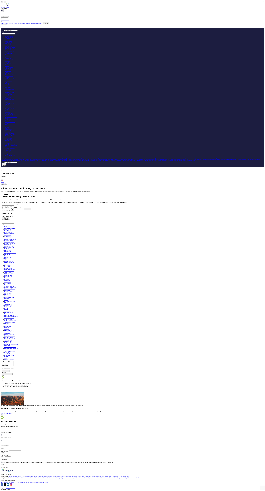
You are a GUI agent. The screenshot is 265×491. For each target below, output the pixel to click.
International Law (9, 113)
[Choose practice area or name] (17, 30)
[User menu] (1, 21)
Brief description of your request (10, 204)
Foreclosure (7, 143)
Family (6, 82)
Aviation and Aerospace (10, 47)
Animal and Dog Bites (10, 130)
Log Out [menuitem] (46, 23)
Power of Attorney (9, 151)
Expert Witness (8, 81)
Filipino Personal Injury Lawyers (88, 476)
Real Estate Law (8, 140)
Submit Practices (5, 371)
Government (7, 98)
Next (3, 218)
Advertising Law (8, 44)
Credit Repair (8, 38)
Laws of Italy (8, 97)
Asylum (6, 102)
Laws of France (8, 95)
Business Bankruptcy (9, 37)
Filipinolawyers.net (5, 7)
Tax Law (7, 146)
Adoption (7, 83)
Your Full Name (6, 212)
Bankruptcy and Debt (9, 36)
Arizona (2, 182)
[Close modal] (2, 415)
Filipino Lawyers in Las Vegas (54, 477)
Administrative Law (9, 99)
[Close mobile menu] (5, 2)
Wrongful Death (8, 139)
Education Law (8, 79)
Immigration (7, 100)
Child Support (8, 87)
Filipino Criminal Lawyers (39, 476)
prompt (6, 218)
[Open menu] (2, 2)
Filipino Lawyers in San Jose (133, 477)
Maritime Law (8, 58)
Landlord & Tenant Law (10, 144)
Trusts (6, 154)
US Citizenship (8, 105)
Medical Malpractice (9, 133)
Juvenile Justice (8, 73)
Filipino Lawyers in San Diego (120, 477)
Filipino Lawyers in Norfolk (81, 477)
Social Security (8, 119)
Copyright (7, 109)
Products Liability (9, 135)
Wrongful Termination (10, 122)
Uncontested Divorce (9, 92)
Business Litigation (9, 49)
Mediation (7, 128)
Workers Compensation (10, 120)
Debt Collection (8, 39)
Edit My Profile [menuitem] (8, 23)
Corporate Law (8, 52)
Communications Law (10, 51)
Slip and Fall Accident (10, 137)
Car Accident (8, 132)
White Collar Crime (9, 78)
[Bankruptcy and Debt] (8, 361)
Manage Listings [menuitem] (26, 23)
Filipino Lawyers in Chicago (14, 477)
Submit (3, 372)
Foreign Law (8, 93)
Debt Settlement (8, 41)
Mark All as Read (4, 16)
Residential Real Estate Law (11, 145)
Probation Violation (9, 76)
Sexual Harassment (9, 118)
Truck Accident (8, 138)
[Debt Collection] (8, 365)
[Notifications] (2, 10)
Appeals (7, 124)
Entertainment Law (9, 53)
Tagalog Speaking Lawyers (124, 476)
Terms (30, 482)
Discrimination (8, 63)
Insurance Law (8, 107)
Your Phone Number (7, 213)
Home (2, 179)
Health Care (7, 56)
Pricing (8, 482)
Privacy (6, 64)
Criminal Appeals (9, 67)
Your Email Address (7, 216)
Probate (6, 153)
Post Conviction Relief (10, 74)
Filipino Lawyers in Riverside (106, 477)
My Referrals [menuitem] (19, 23)
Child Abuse (7, 84)
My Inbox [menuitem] (14, 23)
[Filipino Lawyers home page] (7, 5)
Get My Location (27, 209)
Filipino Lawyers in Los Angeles (68, 477)
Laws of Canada (8, 94)
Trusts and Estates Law (10, 148)
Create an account (4, 445)
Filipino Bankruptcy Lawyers (14, 476)
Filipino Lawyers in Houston (41, 477)
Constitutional (8, 62)
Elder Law (7, 149)
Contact (5, 482)
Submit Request (9, 374)
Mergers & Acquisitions (10, 59)
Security (39, 482)
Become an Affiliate (15, 482)
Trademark (7, 112)
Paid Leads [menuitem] (32, 23)
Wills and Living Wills (10, 155)
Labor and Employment (10, 114)
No (4, 176)
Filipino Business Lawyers (27, 476)
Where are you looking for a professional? (12, 209)
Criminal (7, 66)
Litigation (7, 127)
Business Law (8, 43)
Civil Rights (7, 61)
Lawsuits (7, 123)
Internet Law (8, 57)
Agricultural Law (8, 46)
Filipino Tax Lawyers (113, 476)
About (2, 482)
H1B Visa (7, 104)
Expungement (8, 71)
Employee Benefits (9, 115)
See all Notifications (5, 20)
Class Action (7, 125)
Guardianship (8, 150)
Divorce (6, 88)
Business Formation (9, 48)
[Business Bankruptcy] (8, 363)
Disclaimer (34, 482)
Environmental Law (9, 54)
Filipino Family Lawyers (62, 476)
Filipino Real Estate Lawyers (102, 476)
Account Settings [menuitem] (38, 23)
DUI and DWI (8, 69)
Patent (6, 110)
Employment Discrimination (11, 117)
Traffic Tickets (8, 77)
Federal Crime (8, 72)
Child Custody (8, 86)
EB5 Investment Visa (9, 103)
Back (3, 374)
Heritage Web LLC (10, 488)
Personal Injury (8, 129)
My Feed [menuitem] (2, 23)
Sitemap (46, 482)
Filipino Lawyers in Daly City (27, 477)
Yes (2, 176)
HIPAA (43, 482)
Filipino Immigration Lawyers (74, 476)
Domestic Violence (9, 68)
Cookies (27, 482)
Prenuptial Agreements (10, 90)
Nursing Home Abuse (9, 134)
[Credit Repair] (8, 364)
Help (21, 482)
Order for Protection (9, 89)
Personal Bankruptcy (9, 42)
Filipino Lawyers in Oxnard (94, 477)
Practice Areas (6, 219)
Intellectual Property (9, 108)
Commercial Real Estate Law (11, 141)
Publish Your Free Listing (6, 413)
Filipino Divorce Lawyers (51, 476)
